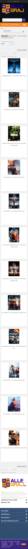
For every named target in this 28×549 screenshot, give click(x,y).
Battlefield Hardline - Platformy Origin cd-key (14, 447)
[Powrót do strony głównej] (1, 28)
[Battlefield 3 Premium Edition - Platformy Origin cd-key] (14, 234)
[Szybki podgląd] (25, 62)
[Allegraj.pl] (14, 9)
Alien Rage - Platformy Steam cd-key (14, 109)
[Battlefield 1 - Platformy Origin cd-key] (14, 167)
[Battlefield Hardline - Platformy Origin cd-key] (14, 437)
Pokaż (2, 43)
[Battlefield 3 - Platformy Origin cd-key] (14, 201)
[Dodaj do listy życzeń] (25, 66)
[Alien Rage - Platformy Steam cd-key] (14, 99)
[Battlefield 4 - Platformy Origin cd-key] (14, 370)
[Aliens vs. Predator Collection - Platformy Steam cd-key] (14, 133)
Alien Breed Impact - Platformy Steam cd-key (14, 75)
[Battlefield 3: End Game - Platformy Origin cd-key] (14, 336)
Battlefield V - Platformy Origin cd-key (14, 414)
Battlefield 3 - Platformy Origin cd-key (14, 211)
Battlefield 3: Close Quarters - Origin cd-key (14, 312)
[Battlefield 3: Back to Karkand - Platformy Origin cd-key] (14, 268)
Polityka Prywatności (15, 547)
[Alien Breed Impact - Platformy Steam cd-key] (14, 65)
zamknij (23, 544)
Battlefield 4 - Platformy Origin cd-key (14, 380)
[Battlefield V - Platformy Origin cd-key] (14, 403)
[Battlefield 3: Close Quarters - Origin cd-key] (14, 302)
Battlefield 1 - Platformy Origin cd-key (14, 177)
